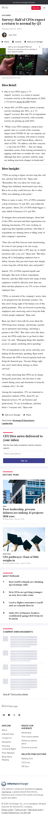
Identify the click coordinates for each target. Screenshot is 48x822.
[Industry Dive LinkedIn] (3, 715)
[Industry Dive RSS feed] (19, 715)
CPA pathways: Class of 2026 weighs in (21, 558)
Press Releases (8, 753)
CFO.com (26, 762)
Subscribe (36, 8)
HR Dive (25, 766)
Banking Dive (27, 758)
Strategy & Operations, (24, 420)
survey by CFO (23, 101)
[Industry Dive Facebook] (9, 715)
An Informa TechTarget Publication (24, 2)
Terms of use (20, 809)
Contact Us (7, 738)
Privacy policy (7, 809)
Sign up (24, 461)
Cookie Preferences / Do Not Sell (16, 812)
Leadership (7, 423)
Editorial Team (8, 734)
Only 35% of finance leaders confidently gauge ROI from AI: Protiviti (26, 615)
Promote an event (29, 747)
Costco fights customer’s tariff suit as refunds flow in (26, 604)
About (4, 730)
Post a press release (19, 694)
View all (6, 694)
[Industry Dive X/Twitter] (14, 715)
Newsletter (6, 742)
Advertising (26, 732)
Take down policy (35, 809)
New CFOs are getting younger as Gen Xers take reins (25, 594)
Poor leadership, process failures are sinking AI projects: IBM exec (23, 512)
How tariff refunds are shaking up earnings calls (26, 583)
